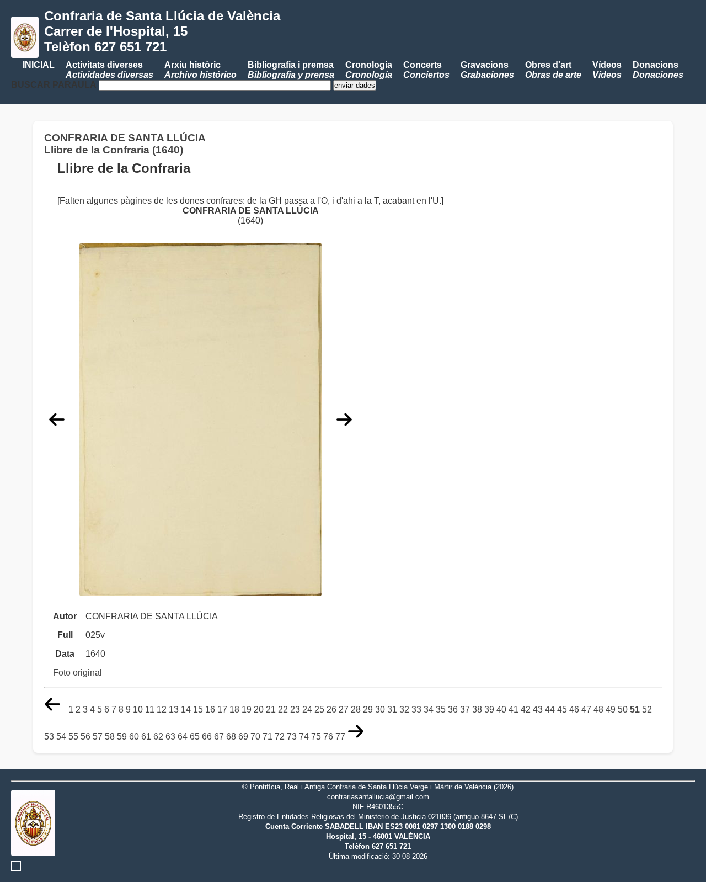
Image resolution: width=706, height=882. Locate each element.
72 (280, 736)
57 (98, 736)
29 (368, 709)
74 (304, 736)
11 (149, 709)
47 (586, 709)
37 (465, 709)
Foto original (77, 672)
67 (219, 736)
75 (316, 736)
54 (61, 736)
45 (562, 709)
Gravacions (487, 69)
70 (255, 736)
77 (340, 736)
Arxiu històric (200, 69)
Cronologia (368, 69)
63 (170, 736)
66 (207, 736)
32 (404, 709)
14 (186, 709)
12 (162, 709)
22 (283, 709)
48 (598, 709)
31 (392, 709)
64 (183, 736)
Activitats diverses (109, 69)
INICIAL (39, 65)
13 (174, 709)
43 (538, 709)
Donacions (658, 69)
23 (295, 709)
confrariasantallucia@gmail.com (378, 797)
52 (647, 709)
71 (267, 736)
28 (356, 709)
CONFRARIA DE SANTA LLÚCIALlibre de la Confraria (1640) (125, 144)
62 (158, 736)
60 (134, 736)
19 (247, 709)
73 (292, 736)
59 (122, 736)
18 (234, 709)
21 (271, 709)
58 (110, 736)
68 (231, 736)
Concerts (426, 69)
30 (380, 709)
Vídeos (607, 69)
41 (513, 709)
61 (146, 736)
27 (344, 709)
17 (222, 709)
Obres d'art (553, 69)
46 (574, 709)
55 (73, 736)
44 (550, 709)
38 (477, 709)
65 (195, 736)
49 (611, 709)
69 (243, 736)
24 (307, 709)
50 (623, 709)
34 (429, 709)
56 (85, 736)
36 (453, 709)
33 (416, 709)
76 (328, 736)
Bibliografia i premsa (291, 69)
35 (441, 709)
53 (49, 736)
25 (319, 709)
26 (331, 709)
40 (501, 709)
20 (259, 709)
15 (198, 709)
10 (138, 709)
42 (526, 709)
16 (210, 709)
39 (489, 709)
